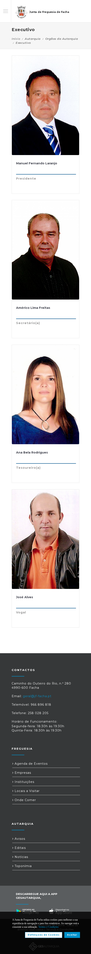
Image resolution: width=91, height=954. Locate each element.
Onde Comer (25, 800)
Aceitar (72, 934)
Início (16, 38)
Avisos (19, 839)
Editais (20, 848)
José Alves (24, 597)
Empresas (22, 773)
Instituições (24, 782)
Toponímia (23, 866)
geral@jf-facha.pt (37, 696)
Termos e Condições (48, 926)
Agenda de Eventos (31, 764)
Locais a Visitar (27, 791)
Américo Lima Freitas (33, 308)
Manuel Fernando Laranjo (36, 163)
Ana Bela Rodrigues (32, 452)
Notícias (21, 857)
